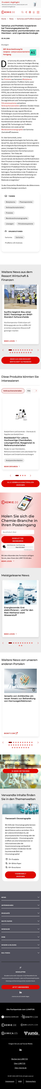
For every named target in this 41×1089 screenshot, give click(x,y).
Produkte (5, 913)
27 (23, 747)
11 (10, 352)
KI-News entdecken (20, 771)
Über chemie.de (21, 1068)
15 (19, 352)
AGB (20, 1081)
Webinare (5, 929)
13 (14, 352)
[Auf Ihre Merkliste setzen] (33, 12)
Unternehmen (7, 905)
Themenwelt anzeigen (20, 874)
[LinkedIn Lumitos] (20, 1050)
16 (21, 352)
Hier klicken (20, 547)
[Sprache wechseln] (30, 12)
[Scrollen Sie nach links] (33, 390)
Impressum (9, 1081)
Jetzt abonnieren (20, 987)
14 (17, 352)
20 (30, 352)
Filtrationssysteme (8, 103)
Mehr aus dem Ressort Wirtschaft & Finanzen (20, 360)
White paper (6, 921)
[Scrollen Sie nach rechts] (36, 390)
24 (17, 747)
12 (12, 352)
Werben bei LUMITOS (19, 1059)
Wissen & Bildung (9, 945)
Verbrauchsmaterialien (10, 106)
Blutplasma (27, 79)
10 (31, 350)
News (3, 897)
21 (31, 745)
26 (21, 747)
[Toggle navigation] (38, 12)
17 (23, 352)
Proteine (7, 79)
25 (19, 747)
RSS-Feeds (5, 953)
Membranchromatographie (12, 129)
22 (12, 747)
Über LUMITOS (19, 1063)
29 (28, 747)
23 (14, 747)
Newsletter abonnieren (17, 539)
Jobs (3, 937)
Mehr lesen (6, 561)
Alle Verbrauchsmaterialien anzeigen (20, 483)
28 (26, 747)
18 (26, 352)
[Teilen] (26, 12)
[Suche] (22, 12)
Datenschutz (31, 1081)
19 (28, 352)
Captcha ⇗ (28, 549)
